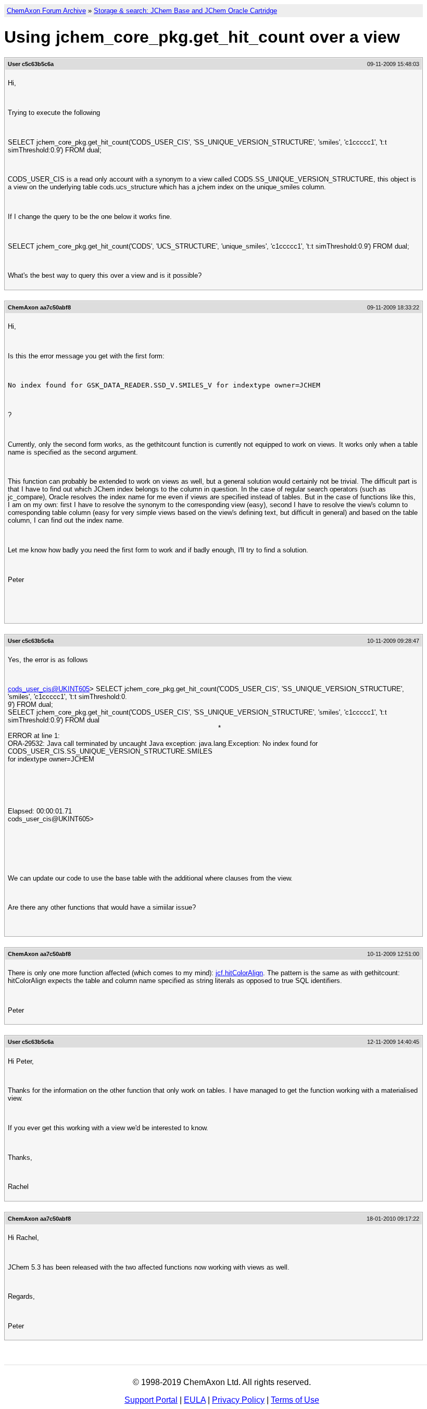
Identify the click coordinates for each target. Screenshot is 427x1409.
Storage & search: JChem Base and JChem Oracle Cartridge (185, 11)
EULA (195, 1399)
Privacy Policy (238, 1399)
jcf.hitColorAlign (239, 973)
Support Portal (151, 1399)
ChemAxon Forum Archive (46, 11)
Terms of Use (295, 1399)
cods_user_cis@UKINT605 (49, 689)
